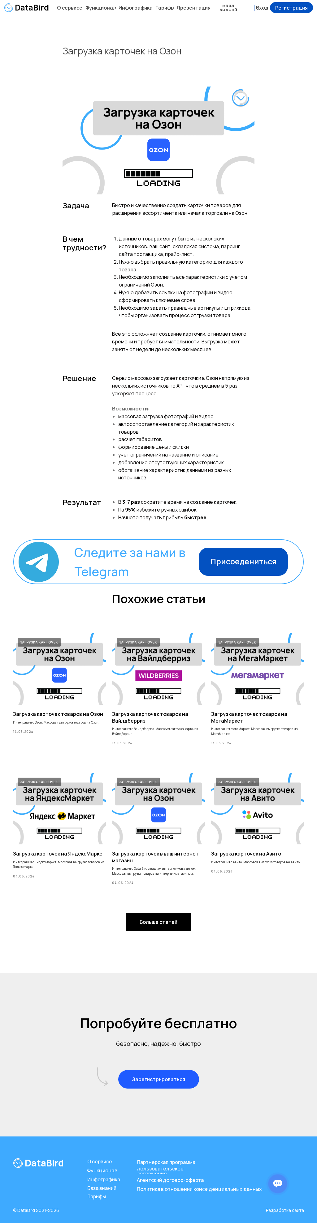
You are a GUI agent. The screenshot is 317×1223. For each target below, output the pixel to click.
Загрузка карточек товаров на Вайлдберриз (150, 717)
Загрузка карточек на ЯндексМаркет (59, 853)
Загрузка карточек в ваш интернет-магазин (156, 857)
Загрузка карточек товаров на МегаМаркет (249, 717)
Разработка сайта (285, 1210)
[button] (291, 7)
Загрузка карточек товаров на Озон (58, 714)
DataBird (32, 7)
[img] (8, 7)
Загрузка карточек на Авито (246, 853)
